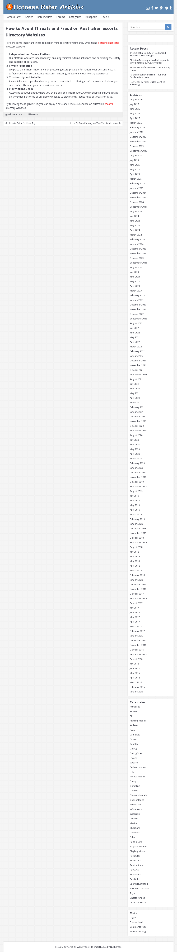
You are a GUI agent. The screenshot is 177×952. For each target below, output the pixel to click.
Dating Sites (136, 753)
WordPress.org (138, 931)
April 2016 (135, 677)
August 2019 (136, 491)
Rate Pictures (44, 16)
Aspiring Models (138, 720)
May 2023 (135, 281)
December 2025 (138, 136)
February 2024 (137, 239)
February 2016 (137, 686)
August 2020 (136, 435)
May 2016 (135, 672)
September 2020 (138, 430)
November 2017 (138, 589)
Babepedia (91, 16)
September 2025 (138, 150)
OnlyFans (135, 832)
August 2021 (136, 379)
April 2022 (135, 341)
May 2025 (135, 169)
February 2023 (137, 295)
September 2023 (138, 262)
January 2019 (136, 523)
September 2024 (138, 206)
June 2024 (135, 220)
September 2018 (138, 542)
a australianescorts (108, 42)
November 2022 (138, 309)
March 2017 (136, 626)
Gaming (134, 790)
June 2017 (135, 612)
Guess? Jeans (137, 799)
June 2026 (135, 108)
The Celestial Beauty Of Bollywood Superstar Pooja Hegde (148, 54)
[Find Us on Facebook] (152, 8)
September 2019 (138, 486)
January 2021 (136, 411)
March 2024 (136, 234)
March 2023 (136, 290)
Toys (132, 893)
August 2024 (136, 211)
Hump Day (135, 804)
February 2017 (137, 631)
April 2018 (135, 565)
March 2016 (136, 682)
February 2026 (137, 127)
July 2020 (134, 439)
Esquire (134, 762)
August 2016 (136, 659)
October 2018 (137, 537)
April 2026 (135, 118)
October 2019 (137, 481)
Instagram (135, 813)
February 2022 (137, 351)
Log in (133, 917)
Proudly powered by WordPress (72, 946)
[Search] (168, 27)
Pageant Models (138, 846)
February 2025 (137, 183)
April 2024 (135, 230)
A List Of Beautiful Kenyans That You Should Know (94, 123)
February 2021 (137, 407)
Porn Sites (135, 855)
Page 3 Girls (136, 841)
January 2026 (136, 132)
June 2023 (135, 276)
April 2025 (135, 174)
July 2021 (134, 383)
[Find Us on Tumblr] (170, 8)
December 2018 (138, 528)
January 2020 (136, 467)
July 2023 (134, 272)
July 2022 (134, 327)
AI (131, 715)
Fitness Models (138, 776)
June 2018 (135, 556)
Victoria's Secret (138, 902)
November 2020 (138, 421)
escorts (109, 104)
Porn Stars (135, 860)
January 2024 (136, 244)
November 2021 (138, 365)
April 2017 (135, 621)
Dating (133, 748)
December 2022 (138, 304)
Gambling (135, 785)
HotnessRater (13, 16)
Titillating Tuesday (139, 888)
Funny (133, 781)
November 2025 (138, 141)
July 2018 (134, 551)
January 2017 (136, 635)
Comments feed (138, 926)
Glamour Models (138, 795)
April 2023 (135, 286)
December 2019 (138, 472)
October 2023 (137, 258)
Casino (133, 739)
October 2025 (137, 146)
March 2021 (136, 402)
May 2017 (135, 617)
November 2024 (138, 197)
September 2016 (138, 654)
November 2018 (138, 533)
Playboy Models (138, 851)
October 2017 (137, 593)
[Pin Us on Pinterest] (166, 8)
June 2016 (135, 668)
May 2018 (135, 561)
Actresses (135, 706)
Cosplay (134, 743)
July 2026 (134, 104)
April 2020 (135, 453)
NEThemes (116, 946)
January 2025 (136, 188)
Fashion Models (138, 767)
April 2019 (135, 509)
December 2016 (138, 640)
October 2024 (137, 202)
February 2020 (137, 463)
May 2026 (135, 113)
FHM (132, 771)
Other (133, 837)
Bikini (132, 729)
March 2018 (136, 570)
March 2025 (136, 178)
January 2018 (136, 579)
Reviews (134, 869)
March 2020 (136, 458)
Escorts (34, 114)
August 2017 (136, 603)
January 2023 (136, 300)
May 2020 (135, 449)
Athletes (134, 725)
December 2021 (138, 360)
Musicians (135, 827)
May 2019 (135, 505)
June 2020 (135, 444)
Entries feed (136, 922)
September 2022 (138, 318)
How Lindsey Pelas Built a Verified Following (147, 83)
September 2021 (138, 374)
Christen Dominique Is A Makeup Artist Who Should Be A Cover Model (150, 61)
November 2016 (138, 645)
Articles (29, 16)
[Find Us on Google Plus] (161, 8)
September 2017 (138, 598)
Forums (60, 16)
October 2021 (137, 369)
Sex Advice (135, 874)
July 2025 (134, 160)
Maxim (133, 823)
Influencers (136, 809)
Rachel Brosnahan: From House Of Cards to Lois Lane (148, 76)
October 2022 (137, 313)
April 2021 (135, 397)
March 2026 (136, 122)
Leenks (105, 16)
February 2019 (137, 519)
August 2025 (136, 155)
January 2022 (136, 355)
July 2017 (134, 607)
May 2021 (135, 393)
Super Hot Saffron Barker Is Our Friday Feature (150, 68)
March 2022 (136, 346)
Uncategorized (137, 897)
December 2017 (138, 584)
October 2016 (137, 649)
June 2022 (135, 332)
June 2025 (135, 164)
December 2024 (138, 192)
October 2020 (137, 425)
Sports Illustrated (139, 883)
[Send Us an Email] (148, 8)
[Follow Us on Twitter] (156, 8)
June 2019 (135, 500)
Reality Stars (136, 865)
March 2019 (136, 514)
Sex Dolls (134, 879)
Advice (133, 711)
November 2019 (138, 477)
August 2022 (136, 323)
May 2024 (135, 225)
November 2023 (138, 253)
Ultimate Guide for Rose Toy (21, 123)
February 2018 (137, 575)
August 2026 (136, 99)
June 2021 (135, 388)
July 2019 (134, 495)
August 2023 (136, 267)
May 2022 (135, 337)
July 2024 (134, 216)
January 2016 (136, 691)
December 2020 (138, 416)
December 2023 (138, 248)
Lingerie (134, 818)
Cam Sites (135, 734)
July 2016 (134, 663)
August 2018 (136, 547)
